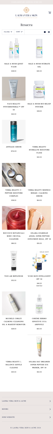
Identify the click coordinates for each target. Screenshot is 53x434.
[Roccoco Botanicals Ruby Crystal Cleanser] (14, 218)
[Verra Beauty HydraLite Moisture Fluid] (39, 132)
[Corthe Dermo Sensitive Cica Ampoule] (39, 303)
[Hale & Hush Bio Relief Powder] (39, 89)
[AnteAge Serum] (14, 132)
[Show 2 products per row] (49, 32)
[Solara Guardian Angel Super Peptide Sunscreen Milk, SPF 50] (39, 218)
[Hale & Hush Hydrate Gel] (39, 48)
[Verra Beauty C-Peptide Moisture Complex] (14, 175)
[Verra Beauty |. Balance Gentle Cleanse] (14, 346)
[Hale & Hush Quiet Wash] (14, 48)
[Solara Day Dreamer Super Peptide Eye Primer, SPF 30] (39, 346)
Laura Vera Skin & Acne (24, 427)
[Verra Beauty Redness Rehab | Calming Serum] (39, 175)
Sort (18, 32)
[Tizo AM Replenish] (14, 261)
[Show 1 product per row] (45, 32)
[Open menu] (5, 12)
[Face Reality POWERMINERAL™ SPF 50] (14, 89)
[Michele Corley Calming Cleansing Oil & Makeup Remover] (14, 303)
